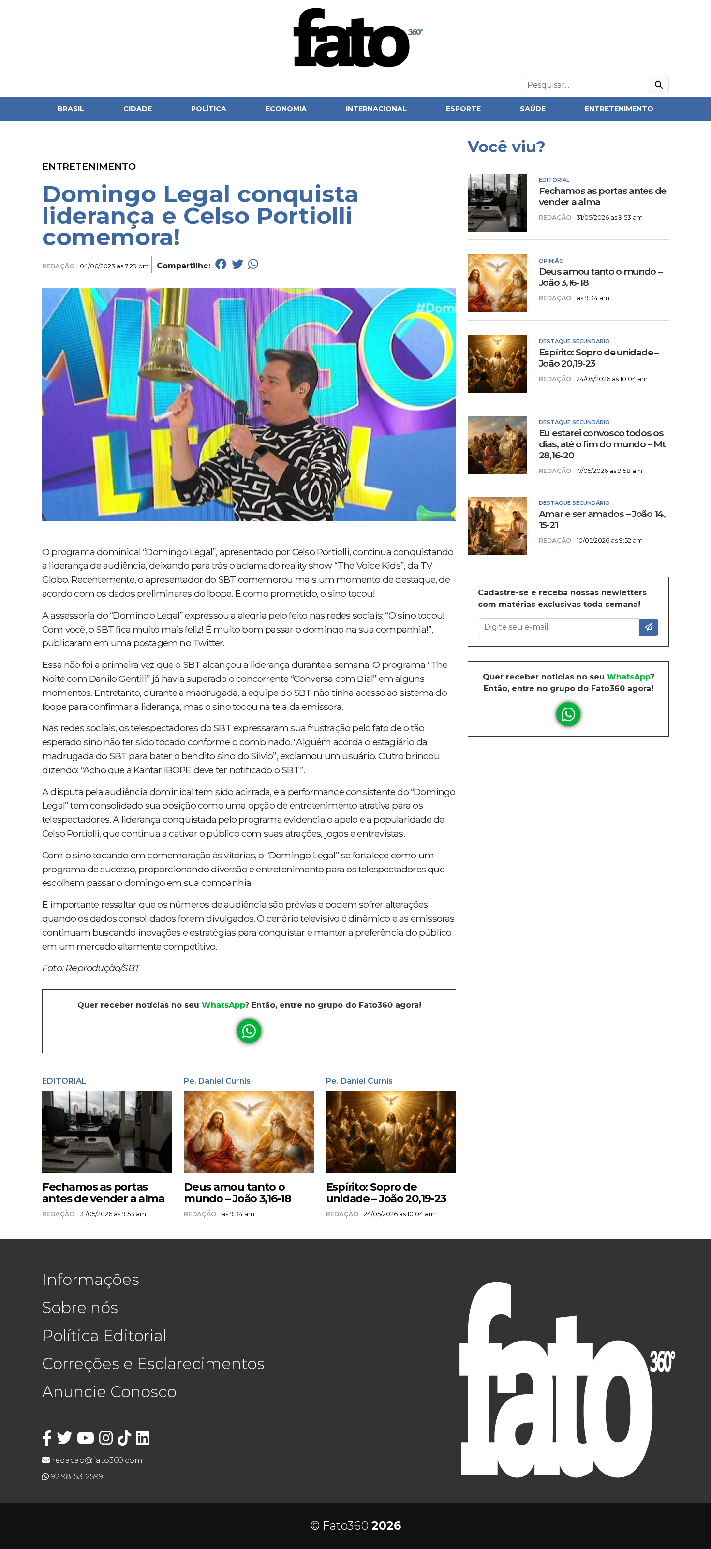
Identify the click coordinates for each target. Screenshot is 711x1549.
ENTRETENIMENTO (619, 108)
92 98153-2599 (76, 1476)
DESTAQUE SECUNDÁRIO (574, 341)
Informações (90, 1279)
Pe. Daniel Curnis (217, 1081)
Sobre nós (80, 1307)
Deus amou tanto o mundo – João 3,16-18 (237, 1192)
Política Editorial (104, 1335)
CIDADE (137, 108)
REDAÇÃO (58, 266)
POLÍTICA (208, 108)
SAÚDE (533, 108)
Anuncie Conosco (109, 1391)
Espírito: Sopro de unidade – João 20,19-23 (386, 1192)
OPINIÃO (551, 260)
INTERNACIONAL (376, 108)
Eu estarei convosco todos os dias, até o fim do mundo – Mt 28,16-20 (602, 444)
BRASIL (71, 108)
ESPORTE (463, 108)
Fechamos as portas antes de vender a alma (103, 1192)
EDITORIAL (64, 1081)
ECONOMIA (286, 108)
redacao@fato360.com (96, 1460)
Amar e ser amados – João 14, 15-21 (602, 519)
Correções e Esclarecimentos (153, 1363)
